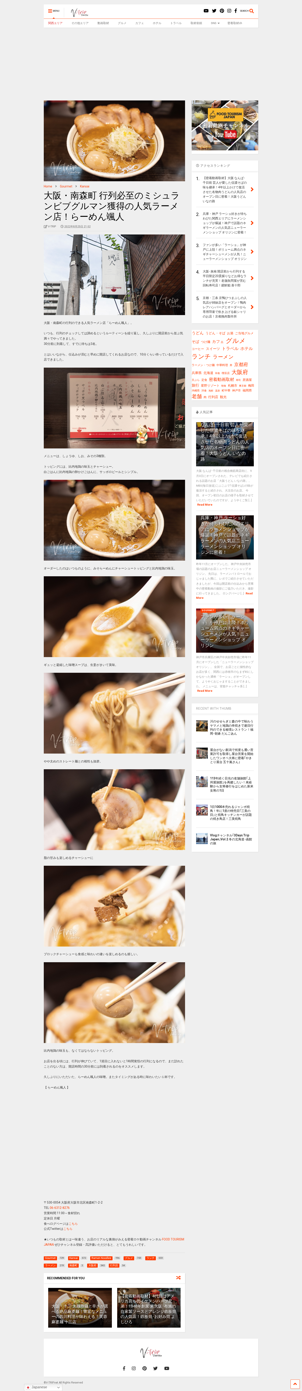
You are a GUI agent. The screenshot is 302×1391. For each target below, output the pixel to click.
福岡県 (247, 390)
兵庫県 (197, 373)
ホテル (157, 23)
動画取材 (103, 23)
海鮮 (210, 390)
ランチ (201, 356)
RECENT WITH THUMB (213, 708)
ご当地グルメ (244, 333)
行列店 (213, 397)
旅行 (195, 385)
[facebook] (236, 11)
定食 (204, 380)
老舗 (197, 396)
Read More (204, 504)
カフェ (139, 23)
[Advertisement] (151, 61)
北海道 (208, 373)
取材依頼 (196, 23)
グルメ (122, 23)
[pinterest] (222, 11)
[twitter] (214, 11)
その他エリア (80, 23)
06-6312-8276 (60, 1208)
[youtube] (206, 11)
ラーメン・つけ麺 (203, 365)
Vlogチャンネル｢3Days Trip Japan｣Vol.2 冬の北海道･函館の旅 (231, 839)
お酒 (230, 333)
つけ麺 (205, 342)
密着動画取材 (221, 379)
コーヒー (198, 349)
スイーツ (213, 349)
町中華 (226, 390)
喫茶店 (226, 373)
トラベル (176, 23)
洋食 (204, 390)
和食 (217, 373)
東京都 (242, 385)
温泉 (217, 390)
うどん (198, 333)
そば (195, 341)
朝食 (223, 385)
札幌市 (232, 385)
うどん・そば (215, 333)
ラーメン (223, 357)
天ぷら (196, 380)
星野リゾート (210, 385)
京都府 (241, 364)
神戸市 (236, 390)
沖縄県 (196, 390)
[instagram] (229, 11)
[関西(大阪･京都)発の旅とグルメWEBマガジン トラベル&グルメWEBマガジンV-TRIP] (77, 15)
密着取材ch (234, 23)
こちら (73, 1223)
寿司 (238, 380)
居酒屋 (247, 380)
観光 (223, 397)
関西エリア (55, 23)
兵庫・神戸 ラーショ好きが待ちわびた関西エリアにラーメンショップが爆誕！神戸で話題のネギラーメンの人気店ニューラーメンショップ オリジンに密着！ (225, 535)
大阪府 (239, 372)
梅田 (251, 385)
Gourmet (208, 610)
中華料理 (222, 365)
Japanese (39, 1387)
